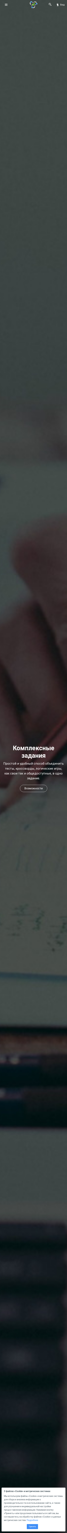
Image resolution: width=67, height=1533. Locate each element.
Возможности (33, 788)
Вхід (62, 4)
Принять (32, 1526)
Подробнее (32, 1520)
